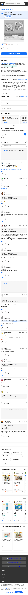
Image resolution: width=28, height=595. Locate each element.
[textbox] (12, 134)
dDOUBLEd (6, 317)
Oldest (16, 142)
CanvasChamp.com (17, 489)
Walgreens (16, 459)
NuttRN (5, 359)
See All (24, 469)
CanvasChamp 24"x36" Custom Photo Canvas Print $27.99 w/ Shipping (18, 483)
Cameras (19, 456)
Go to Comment (5, 122)
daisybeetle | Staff (23, 96)
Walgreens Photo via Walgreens (8, 63)
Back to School (7, 6)
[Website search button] (23, 3)
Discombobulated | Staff (22, 79)
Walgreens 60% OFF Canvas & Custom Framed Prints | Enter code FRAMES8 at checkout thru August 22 (7, 540)
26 (15, 548)
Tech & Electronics (8, 456)
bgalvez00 (6, 162)
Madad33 (6, 178)
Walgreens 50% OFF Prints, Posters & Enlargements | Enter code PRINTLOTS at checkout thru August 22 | (7, 483)
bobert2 (6, 210)
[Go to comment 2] (14, 125)
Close (18, 592)
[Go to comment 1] (13, 125)
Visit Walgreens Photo (14, 53)
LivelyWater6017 (8, 332)
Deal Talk (11, 9)
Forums (7, 9)
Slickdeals (3, 9)
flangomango (8, 117)
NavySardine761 (8, 225)
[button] (6, 44)
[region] (14, 589)
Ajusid (5, 265)
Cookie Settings (9, 592)
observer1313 (7, 421)
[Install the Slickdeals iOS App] (14, 566)
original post (12, 90)
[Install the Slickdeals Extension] (14, 558)
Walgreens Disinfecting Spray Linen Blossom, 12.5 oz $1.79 (6, 511)
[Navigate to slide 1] (13, 41)
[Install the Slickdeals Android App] (14, 562)
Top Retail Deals (15, 6)
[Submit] (2, 145)
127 (4, 44)
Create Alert (8, 16)
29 (15, 491)
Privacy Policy (4, 588)
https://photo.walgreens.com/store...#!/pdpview (11, 169)
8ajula (5, 348)
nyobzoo (6, 294)
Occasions (6, 452)
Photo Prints (6, 459)
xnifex (5, 248)
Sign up (5, 150)
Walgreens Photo (7, 463)
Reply (8, 173)
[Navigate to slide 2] (14, 41)
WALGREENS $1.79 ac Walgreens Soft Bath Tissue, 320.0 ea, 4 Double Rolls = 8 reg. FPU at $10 (18, 511)
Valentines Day (16, 452)
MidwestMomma (7, 379)
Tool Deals (22, 6)
